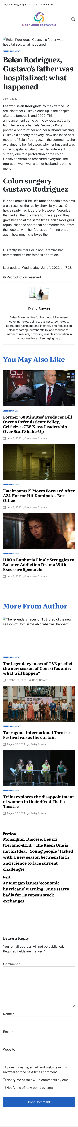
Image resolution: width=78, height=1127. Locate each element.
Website (9, 1049)
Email (8, 1032)
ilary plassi (56, 206)
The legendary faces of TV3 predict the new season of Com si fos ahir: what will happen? (38, 668)
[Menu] (5, 19)
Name (8, 1014)
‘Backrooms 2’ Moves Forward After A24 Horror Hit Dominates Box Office (39, 495)
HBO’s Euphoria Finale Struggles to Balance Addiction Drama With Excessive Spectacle (38, 564)
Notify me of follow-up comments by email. (38, 1080)
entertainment (12, 51)
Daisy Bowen (39, 679)
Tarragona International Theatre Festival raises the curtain (36, 734)
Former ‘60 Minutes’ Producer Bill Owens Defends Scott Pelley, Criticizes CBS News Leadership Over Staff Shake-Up (37, 424)
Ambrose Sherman (37, 438)
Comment (11, 964)
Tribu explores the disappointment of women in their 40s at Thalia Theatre (38, 801)
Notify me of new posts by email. (30, 1088)
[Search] (73, 19)
